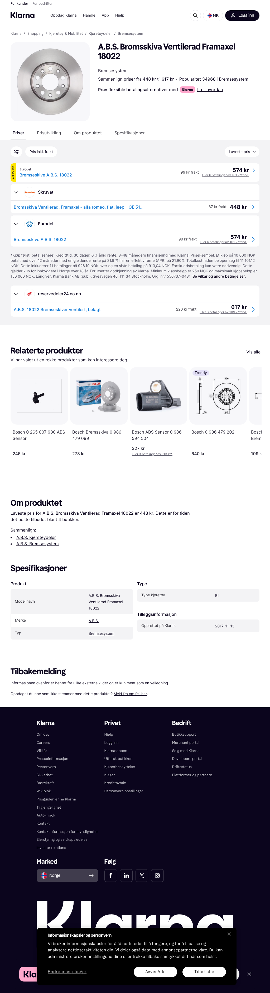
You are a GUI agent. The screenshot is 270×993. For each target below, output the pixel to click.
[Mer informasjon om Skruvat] (16, 192)
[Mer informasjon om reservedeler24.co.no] (16, 294)
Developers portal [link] (187, 758)
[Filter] (16, 151)
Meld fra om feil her (130, 693)
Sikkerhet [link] (45, 775)
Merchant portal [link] (185, 742)
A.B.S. (94, 621)
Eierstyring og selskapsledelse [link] (62, 839)
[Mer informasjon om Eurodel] (16, 224)
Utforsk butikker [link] (118, 758)
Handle (89, 15)
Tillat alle (204, 971)
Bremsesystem (233, 79)
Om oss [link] (43, 734)
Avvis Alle (155, 971)
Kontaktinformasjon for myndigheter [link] (67, 831)
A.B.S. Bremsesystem (37, 543)
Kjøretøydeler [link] (100, 34)
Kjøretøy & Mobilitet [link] (66, 34)
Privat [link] (112, 723)
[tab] (18, 132)
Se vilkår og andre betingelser (218, 276)
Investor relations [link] (51, 847)
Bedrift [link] (181, 723)
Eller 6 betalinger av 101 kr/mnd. (225, 175)
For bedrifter (42, 4)
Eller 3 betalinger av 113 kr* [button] (152, 454)
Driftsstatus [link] (181, 767)
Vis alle (254, 352)
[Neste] (252, 411)
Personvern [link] (46, 767)
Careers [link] (43, 742)
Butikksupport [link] (184, 734)
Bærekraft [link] (45, 783)
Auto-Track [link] (46, 815)
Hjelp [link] (108, 734)
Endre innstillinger (67, 972)
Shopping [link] (35, 34)
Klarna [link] (16, 34)
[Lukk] (229, 934)
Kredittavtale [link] (115, 783)
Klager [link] (109, 775)
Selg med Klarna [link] (185, 751)
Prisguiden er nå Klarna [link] (56, 799)
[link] (110, 875)
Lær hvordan (210, 89)
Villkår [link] (42, 751)
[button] (213, 15)
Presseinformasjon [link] (52, 758)
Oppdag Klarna (63, 15)
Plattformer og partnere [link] (192, 775)
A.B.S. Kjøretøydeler (36, 537)
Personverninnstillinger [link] (123, 791)
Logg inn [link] (111, 742)
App (105, 15)
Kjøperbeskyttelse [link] (119, 767)
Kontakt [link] (43, 823)
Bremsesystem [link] (130, 34)
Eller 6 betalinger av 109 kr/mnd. (223, 312)
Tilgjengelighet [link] (49, 807)
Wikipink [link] (44, 791)
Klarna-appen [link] (115, 751)
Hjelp (119, 15)
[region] (137, 956)
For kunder (19, 4)
